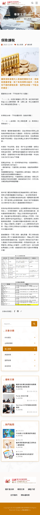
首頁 (7, 18)
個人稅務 (27, 18)
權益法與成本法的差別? (25, 454)
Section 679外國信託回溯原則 (26, 406)
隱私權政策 (25, 495)
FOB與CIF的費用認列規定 (26, 433)
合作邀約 (13, 495)
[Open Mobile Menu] (37, 3)
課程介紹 (31, 489)
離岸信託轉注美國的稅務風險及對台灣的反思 (26, 385)
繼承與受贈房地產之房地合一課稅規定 (26, 443)
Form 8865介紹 (22, 396)
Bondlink (25, 510)
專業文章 (16, 18)
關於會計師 (9, 489)
